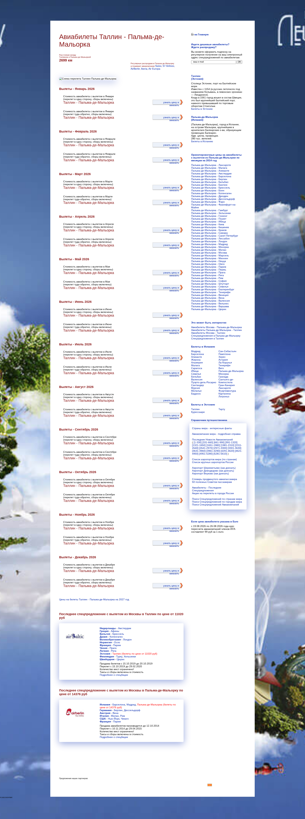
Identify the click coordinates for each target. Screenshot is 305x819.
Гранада (223, 376)
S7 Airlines (168, 65)
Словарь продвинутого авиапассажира (214, 479)
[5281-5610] (220, 453)
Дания (103, 636)
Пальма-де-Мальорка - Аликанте (210, 170)
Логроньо (224, 396)
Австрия (105, 713)
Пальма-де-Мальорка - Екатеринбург (212, 289)
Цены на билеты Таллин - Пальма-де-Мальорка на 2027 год (94, 599)
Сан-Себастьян (227, 351)
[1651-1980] (213, 445)
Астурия (223, 359)
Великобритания (110, 639)
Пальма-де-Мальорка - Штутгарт (210, 283)
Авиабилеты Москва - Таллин (208, 332)
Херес (222, 356)
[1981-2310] (227, 445)
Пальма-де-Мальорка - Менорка (210, 247)
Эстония (105, 653)
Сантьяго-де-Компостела (226, 381)
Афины (115, 631)
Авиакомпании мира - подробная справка (216, 433)
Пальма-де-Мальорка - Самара (209, 232)
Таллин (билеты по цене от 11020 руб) (134, 653)
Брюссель (118, 633)
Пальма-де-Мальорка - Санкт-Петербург (214, 235)
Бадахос (196, 393)
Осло (117, 642)
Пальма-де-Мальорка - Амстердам (211, 173)
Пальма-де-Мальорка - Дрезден (209, 196)
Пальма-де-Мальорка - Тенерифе (211, 292)
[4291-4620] (227, 450)
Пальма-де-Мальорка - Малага (209, 167)
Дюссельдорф (132, 710)
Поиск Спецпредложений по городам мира (217, 501)
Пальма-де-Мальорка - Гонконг (209, 215)
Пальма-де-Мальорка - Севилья (209, 286)
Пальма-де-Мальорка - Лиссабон (210, 238)
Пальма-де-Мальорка (231, 371)
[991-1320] (231, 442)
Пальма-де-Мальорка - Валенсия (210, 300)
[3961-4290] (213, 450)
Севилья (196, 373)
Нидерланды (108, 628)
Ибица (195, 371)
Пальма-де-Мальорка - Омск (208, 264)
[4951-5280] (206, 453)
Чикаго (125, 718)
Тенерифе (225, 365)
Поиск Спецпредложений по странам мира (217, 498)
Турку (119, 656)
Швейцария (107, 659)
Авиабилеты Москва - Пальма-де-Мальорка (216, 327)
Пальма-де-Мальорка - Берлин (209, 179)
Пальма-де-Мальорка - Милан (208, 249)
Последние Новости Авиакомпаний (212, 439)
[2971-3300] (220, 448)
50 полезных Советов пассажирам (212, 482)
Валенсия (196, 379)
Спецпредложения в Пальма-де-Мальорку (215, 335)
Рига (113, 650)
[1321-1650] (199, 445)
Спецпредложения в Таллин (207, 338)
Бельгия (105, 633)
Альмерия (197, 362)
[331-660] (207, 442)
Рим (122, 715)
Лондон (127, 639)
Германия (106, 710)
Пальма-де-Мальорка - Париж (208, 266)
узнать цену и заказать (171, 104)
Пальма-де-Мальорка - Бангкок (209, 184)
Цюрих (120, 659)
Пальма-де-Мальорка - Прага (208, 272)
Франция (105, 645)
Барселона (118, 704)
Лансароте (225, 388)
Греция (104, 631)
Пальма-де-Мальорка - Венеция (210, 295)
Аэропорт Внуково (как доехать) (210, 473)
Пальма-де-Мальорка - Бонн (207, 190)
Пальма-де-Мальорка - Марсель (210, 255)
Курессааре (198, 412)
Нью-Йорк (113, 718)
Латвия (104, 650)
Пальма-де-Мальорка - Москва (209, 252)
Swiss (158, 65)
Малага (195, 365)
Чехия (103, 648)
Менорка (224, 373)
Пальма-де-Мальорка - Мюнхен (209, 258)
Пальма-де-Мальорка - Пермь (208, 269)
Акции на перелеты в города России (213, 493)
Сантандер (197, 385)
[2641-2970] (206, 448)
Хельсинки (130, 656)
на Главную (201, 34)
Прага (113, 648)
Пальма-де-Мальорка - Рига (207, 275)
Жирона (196, 359)
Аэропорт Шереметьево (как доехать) (214, 467)
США (103, 718)
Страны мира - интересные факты (212, 428)
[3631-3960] (199, 450)
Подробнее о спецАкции (114, 674)
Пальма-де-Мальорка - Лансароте (211, 165)
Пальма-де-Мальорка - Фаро (208, 201)
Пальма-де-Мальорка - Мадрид (209, 244)
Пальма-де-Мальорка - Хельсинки (211, 213)
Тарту (222, 409)
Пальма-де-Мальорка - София (209, 280)
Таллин (195, 409)
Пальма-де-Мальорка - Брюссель (210, 187)
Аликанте (196, 356)
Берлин (118, 710)
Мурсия (195, 388)
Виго (221, 368)
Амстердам (124, 628)
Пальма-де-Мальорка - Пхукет (208, 218)
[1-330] (198, 442)
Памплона (225, 354)
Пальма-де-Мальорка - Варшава (210, 306)
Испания (105, 704)
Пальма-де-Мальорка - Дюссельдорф (213, 199)
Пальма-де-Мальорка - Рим (207, 278)
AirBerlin (135, 68)
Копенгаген (116, 636)
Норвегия (106, 642)
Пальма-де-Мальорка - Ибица (208, 221)
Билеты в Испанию (202, 141)
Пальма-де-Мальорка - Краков (208, 230)
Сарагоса (196, 368)
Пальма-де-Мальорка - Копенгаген (211, 193)
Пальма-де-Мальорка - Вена (207, 297)
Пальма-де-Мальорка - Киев (207, 224)
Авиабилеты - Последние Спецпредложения (206, 489)
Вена (115, 713)
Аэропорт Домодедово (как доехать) (213, 470)
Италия (104, 715)
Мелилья (196, 390)
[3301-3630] (234, 448)
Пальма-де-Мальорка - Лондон (209, 241)
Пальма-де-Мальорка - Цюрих (208, 309)
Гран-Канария (227, 385)
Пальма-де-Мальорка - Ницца (208, 261)
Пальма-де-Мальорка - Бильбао (209, 182)
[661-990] (219, 442)
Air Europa (154, 68)
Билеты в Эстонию (202, 108)
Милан (115, 715)
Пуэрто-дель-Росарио (203, 382)
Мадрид (131, 704)
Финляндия (107, 656)
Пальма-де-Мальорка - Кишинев (210, 227)
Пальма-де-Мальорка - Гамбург (209, 210)
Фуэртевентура (227, 390)
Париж (117, 645)
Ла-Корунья (225, 362)
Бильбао (196, 376)
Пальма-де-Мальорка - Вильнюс (210, 303)
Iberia (144, 68)
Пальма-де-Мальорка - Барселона (211, 176)
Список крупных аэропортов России (213, 462)
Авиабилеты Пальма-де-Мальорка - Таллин (216, 330)
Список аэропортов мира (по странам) (214, 459)
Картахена (225, 393)
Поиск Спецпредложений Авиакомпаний (215, 504)
